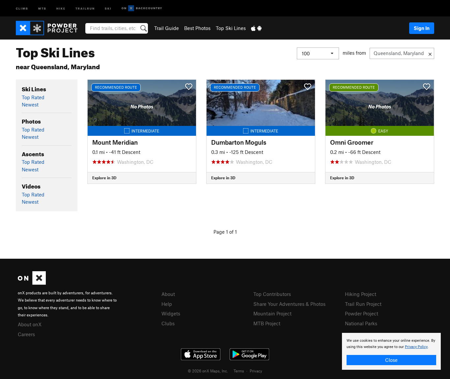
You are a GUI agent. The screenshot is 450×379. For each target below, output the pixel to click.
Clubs (168, 323)
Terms (239, 370)
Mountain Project (272, 313)
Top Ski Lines (231, 28)
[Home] (50, 28)
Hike (61, 8)
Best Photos (197, 28)
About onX (30, 324)
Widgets (170, 313)
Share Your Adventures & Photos (289, 304)
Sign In (422, 28)
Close (391, 360)
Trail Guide (166, 28)
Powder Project (361, 313)
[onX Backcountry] (142, 8)
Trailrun (85, 8)
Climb (22, 8)
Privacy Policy (416, 347)
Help (166, 304)
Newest (30, 104)
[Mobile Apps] (256, 28)
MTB (42, 8)
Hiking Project (360, 294)
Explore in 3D (104, 177)
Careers (26, 334)
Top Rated (33, 97)
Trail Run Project (363, 304)
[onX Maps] (32, 283)
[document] (391, 351)
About (168, 294)
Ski (108, 8)
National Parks (361, 323)
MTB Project (266, 323)
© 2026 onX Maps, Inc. (208, 370)
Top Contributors (272, 294)
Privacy (256, 370)
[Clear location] (430, 53)
